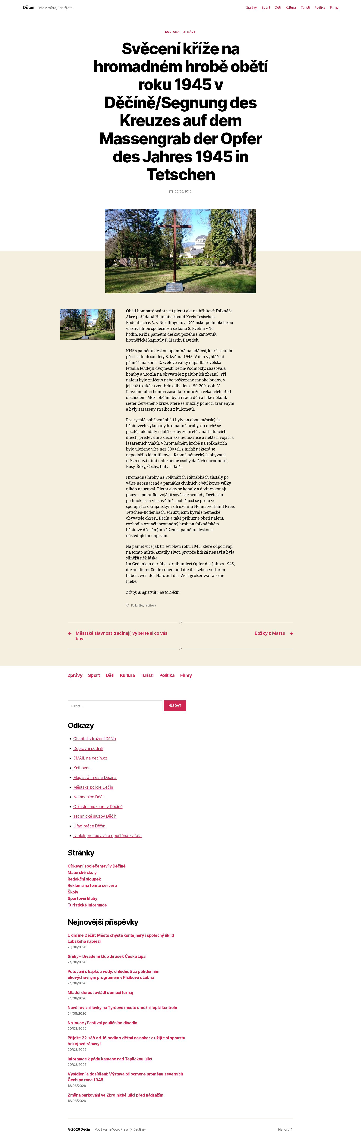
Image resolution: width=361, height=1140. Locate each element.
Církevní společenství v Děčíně (97, 866)
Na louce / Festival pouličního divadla (102, 1023)
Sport (266, 7)
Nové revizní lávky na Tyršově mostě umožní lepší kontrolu (122, 1007)
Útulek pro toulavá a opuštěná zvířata (107, 835)
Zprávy (251, 7)
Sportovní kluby (82, 898)
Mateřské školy (82, 872)
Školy (73, 892)
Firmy (334, 7)
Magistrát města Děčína (95, 777)
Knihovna (82, 768)
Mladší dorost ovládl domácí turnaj (100, 992)
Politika (320, 7)
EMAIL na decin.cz (90, 758)
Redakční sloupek (84, 879)
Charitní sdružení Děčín (94, 738)
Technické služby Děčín (95, 816)
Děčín (28, 7)
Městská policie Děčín (93, 787)
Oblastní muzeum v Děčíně (98, 806)
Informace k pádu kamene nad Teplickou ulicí (110, 1059)
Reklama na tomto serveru (92, 885)
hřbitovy (150, 605)
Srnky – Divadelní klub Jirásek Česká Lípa (107, 956)
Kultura (291, 7)
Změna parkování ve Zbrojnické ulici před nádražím (115, 1095)
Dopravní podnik (88, 748)
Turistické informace (87, 905)
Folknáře (137, 605)
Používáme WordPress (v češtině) (120, 1129)
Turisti (305, 7)
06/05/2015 (182, 191)
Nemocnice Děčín (89, 796)
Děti (278, 7)
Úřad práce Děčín (89, 826)
